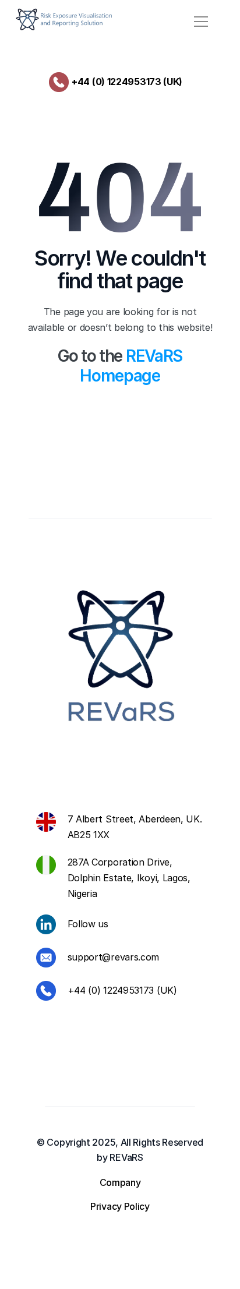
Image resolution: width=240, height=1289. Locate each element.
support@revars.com (114, 957)
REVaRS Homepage (133, 366)
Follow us (88, 924)
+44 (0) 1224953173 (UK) (127, 81)
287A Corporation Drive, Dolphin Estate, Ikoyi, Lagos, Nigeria (130, 877)
